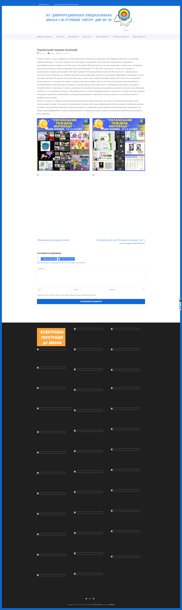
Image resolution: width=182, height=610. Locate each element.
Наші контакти (138, 37)
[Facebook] (86, 598)
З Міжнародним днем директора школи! (53, 240)
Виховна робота (101, 37)
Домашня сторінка (44, 37)
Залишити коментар (63, 53)
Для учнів (86, 37)
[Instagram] (90, 598)
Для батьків (72, 37)
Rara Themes (97, 604)
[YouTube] (93, 598)
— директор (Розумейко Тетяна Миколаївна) (65, 4)
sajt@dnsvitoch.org (43, 4)
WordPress (111, 604)
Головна (59, 37)
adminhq (51, 53)
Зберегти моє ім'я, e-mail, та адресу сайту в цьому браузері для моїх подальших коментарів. (66, 295)
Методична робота (120, 37)
